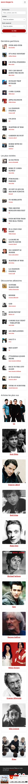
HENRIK (12, 295)
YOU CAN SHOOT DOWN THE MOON (16, 72)
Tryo (10, 341)
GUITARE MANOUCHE (14, 286)
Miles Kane (12, 93)
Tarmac (11, 202)
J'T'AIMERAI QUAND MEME (17, 357)
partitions (5, 771)
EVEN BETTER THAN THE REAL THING (17, 220)
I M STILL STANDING (17, 62)
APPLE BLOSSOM (15, 100)
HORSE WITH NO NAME (15, 145)
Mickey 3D (11, 314)
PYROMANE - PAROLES (14, 180)
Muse (14, 759)
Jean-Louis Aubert (13, 254)
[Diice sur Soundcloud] (15, 774)
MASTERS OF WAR (16, 127)
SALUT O (12, 339)
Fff (9, 121)
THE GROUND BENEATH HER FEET (17, 209)
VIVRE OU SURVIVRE (17, 386)
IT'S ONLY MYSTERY (17, 54)
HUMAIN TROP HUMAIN (15, 82)
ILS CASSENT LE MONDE (15, 251)
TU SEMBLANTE (15, 200)
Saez (14, 607)
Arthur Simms (12, 56)
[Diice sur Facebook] (19, 774)
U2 (9, 212)
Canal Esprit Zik (13, 770)
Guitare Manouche (14, 289)
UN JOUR (12, 119)
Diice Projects (7, 2)
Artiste (4, 16)
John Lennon (12, 306)
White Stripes (12, 102)
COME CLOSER (14, 92)
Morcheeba (12, 47)
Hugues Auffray (14, 637)
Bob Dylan (11, 129)
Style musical (6, 23)
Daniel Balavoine (13, 388)
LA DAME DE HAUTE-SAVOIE (15, 241)
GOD (10, 304)
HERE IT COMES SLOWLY (15, 169)
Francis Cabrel (13, 138)
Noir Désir (11, 173)
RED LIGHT (13, 348)
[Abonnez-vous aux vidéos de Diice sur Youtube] (23, 774)
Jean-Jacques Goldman (15, 361)
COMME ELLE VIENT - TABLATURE (17, 322)
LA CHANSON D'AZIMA (14, 109)
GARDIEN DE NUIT (16, 136)
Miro (10, 85)
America (11, 148)
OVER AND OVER (15, 45)
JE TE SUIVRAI (14, 377)
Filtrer (14, 31)
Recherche (5, 9)
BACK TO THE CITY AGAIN (16, 368)
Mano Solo (14, 546)
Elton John (11, 64)
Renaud (11, 194)
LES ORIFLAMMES (16, 331)
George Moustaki (13, 162)
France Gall (12, 113)
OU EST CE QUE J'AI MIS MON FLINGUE (16, 190)
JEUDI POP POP (14, 312)
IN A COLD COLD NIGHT (15, 230)
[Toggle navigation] (25, 2)
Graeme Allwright (13, 297)
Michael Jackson (14, 576)
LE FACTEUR (14, 160)
